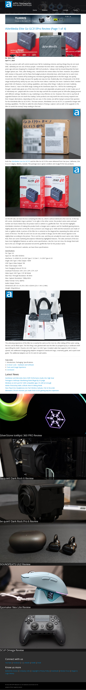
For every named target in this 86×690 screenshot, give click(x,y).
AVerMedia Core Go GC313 (21, 161)
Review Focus (65, 671)
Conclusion (10, 370)
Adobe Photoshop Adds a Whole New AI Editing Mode (23, 385)
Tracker (75, 10)
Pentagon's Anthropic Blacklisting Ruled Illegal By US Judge (25, 380)
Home (35, 10)
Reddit (33, 663)
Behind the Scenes (11, 671)
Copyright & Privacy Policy (40, 671)
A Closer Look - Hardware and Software (20, 365)
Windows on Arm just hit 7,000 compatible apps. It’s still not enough (28, 383)
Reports (55, 10)
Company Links (25, 671)
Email (39, 663)
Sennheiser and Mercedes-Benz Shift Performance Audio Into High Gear (29, 378)
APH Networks (22, 3)
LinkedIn (27, 663)
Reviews (45, 10)
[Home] (8, 4)
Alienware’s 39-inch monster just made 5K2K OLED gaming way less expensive (32, 390)
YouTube (8, 663)
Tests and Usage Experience (16, 367)
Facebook (16, 663)
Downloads (55, 671)
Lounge (65, 10)
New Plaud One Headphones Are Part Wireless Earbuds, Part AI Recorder (30, 388)
